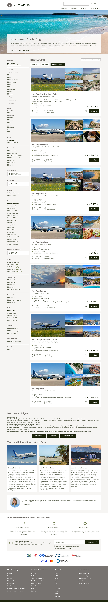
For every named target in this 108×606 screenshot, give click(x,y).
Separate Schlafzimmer (16, 300)
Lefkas (56, 578)
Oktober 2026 (13, 210)
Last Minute (12, 195)
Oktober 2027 (13, 239)
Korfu (10, 122)
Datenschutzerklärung (37, 578)
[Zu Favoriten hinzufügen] (86, 111)
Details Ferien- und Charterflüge (20, 50)
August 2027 (13, 234)
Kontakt (9, 573)
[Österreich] (99, 3)
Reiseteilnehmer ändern (14, 65)
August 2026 (13, 206)
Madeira (57, 591)
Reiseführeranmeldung (85, 581)
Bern (10, 77)
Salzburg (11, 94)
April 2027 (12, 225)
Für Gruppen (10, 583)
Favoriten (12, 350)
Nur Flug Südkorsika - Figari (44, 339)
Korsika (11, 113)
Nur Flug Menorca (40, 193)
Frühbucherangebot (14, 331)
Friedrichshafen (13, 79)
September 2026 (14, 208)
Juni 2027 (12, 230)
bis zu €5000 (13, 318)
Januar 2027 (12, 218)
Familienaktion (13, 328)
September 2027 (14, 237)
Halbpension (12, 284)
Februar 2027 (13, 220)
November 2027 (13, 241)
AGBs (32, 576)
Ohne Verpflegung (14, 289)
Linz (10, 91)
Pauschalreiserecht (36, 581)
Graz (10, 87)
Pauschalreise (13, 151)
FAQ (32, 588)
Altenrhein (12, 75)
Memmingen (12, 82)
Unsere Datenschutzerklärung (62, 548)
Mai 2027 (12, 227)
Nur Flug (11, 165)
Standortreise (13, 153)
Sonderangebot (13, 333)
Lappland (57, 596)
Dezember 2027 (13, 244)
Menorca (11, 132)
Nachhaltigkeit (11, 586)
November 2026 (13, 213)
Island (56, 593)
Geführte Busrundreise (15, 155)
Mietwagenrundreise (15, 158)
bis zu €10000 (13, 320)
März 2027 (12, 222)
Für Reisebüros (11, 581)
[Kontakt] (95, 3)
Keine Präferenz (14, 193)
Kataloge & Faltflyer (84, 583)
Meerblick (12, 297)
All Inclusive (12, 280)
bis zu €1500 (13, 313)
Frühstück (12, 287)
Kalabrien (11, 127)
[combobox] (76, 4)
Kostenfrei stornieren (15, 341)
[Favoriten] (91, 3)
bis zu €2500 (13, 315)
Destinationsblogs (84, 576)
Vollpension (12, 282)
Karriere (9, 578)
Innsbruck (12, 89)
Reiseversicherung (36, 583)
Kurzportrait (10, 576)
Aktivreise (12, 160)
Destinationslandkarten (85, 578)
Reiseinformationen (36, 586)
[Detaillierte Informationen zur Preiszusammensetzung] (87, 106)
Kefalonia (12, 120)
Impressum (34, 573)
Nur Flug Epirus (39, 291)
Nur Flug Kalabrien (40, 144)
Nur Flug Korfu (38, 388)
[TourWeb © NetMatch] (98, 603)
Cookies (33, 591)
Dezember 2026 (13, 215)
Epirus (11, 117)
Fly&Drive (12, 162)
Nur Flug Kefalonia (40, 242)
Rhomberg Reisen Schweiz (15, 591)
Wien (10, 84)
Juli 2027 (11, 232)
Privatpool (12, 302)
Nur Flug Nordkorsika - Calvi (44, 94)
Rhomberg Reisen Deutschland (16, 588)
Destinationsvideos (84, 573)
